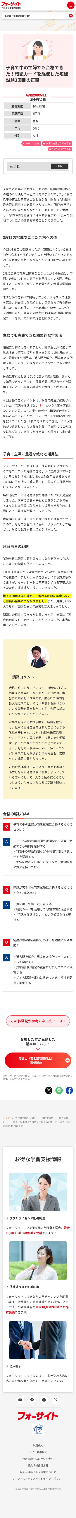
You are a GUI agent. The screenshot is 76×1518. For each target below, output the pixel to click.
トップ (6, 1117)
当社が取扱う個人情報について (38, 1472)
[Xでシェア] (48, 1090)
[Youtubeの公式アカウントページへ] (20, 1399)
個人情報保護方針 (38, 1465)
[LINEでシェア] (59, 1090)
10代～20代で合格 (61, 149)
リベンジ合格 (32, 143)
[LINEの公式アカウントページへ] (32, 1399)
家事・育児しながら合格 (58, 143)
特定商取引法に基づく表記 (38, 1459)
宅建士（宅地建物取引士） (17, 16)
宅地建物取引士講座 (25, 1117)
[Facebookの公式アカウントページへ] (43, 1399)
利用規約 (38, 1445)
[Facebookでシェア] (69, 1090)
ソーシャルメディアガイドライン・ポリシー (38, 1478)
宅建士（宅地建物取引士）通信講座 (36, 1060)
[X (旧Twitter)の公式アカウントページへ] (55, 1399)
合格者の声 (47, 1117)
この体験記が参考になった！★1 (38, 1020)
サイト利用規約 (38, 1452)
